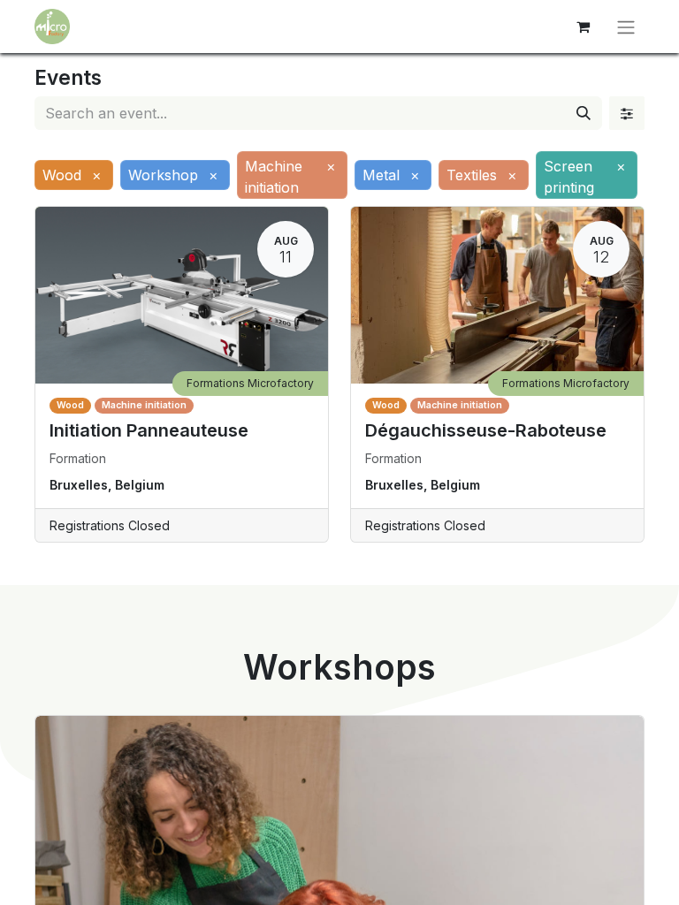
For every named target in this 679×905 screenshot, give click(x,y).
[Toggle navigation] (626, 26)
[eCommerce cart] (582, 26)
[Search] (583, 113)
